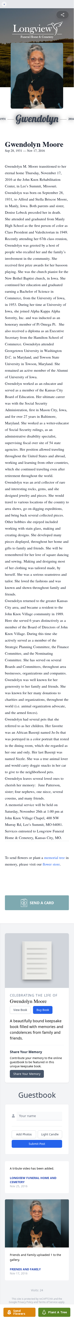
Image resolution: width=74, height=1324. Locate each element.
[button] (37, 1223)
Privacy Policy (25, 1302)
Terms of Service (48, 1302)
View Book (20, 1010)
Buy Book (42, 1010)
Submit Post (37, 1144)
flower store (51, 864)
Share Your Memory (26, 1074)
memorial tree (54, 857)
